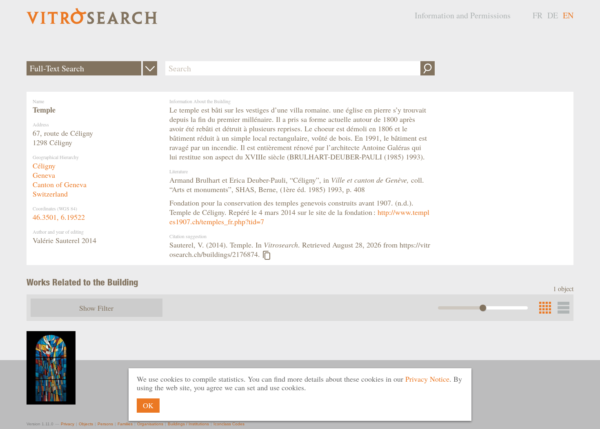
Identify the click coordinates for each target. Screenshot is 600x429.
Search (427, 68)
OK (148, 405)
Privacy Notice (427, 379)
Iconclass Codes (228, 424)
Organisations (150, 424)
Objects (86, 424)
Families (125, 424)
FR (537, 15)
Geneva (44, 175)
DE (552, 15)
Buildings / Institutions (188, 424)
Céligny (44, 165)
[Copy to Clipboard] (266, 255)
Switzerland (50, 194)
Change (150, 68)
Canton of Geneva (60, 184)
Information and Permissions (463, 15)
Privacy (67, 424)
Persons (105, 424)
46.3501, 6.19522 (59, 217)
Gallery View (563, 308)
